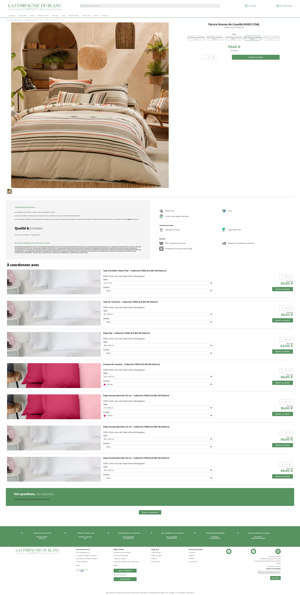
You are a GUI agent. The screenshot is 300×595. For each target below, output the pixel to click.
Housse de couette (196, 549)
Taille (234, 34)
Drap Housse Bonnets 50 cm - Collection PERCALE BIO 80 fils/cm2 (136, 458)
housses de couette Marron (88, 251)
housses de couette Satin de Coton (96, 248)
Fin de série (155, 561)
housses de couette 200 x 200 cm (74, 246)
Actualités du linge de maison (87, 558)
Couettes (192, 552)
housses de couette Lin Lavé (118, 248)
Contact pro (125, 579)
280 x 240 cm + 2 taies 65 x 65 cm (271, 38)
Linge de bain (156, 552)
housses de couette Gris (51, 251)
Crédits (278, 563)
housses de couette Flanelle (36, 249)
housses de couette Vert (60, 252)
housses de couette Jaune (69, 251)
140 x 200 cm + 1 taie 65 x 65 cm (196, 38)
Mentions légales (275, 556)
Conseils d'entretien (121, 555)
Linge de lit (155, 549)
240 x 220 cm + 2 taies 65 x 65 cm (234, 38)
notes (190, 593)
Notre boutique (81, 561)
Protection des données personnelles (268, 561)
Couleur (106, 287)
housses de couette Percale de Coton (70, 248)
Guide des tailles (120, 558)
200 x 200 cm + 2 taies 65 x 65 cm (215, 38)
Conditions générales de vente (270, 558)
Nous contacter (125, 571)
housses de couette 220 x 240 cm (99, 246)
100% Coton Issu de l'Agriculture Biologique (124, 276)
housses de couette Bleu (33, 251)
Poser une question (150, 512)
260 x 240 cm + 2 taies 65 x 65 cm (252, 38)
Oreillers (192, 558)
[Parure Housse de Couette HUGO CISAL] (9, 191)
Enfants (154, 558)
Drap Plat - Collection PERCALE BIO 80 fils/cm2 (126, 333)
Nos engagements (83, 552)
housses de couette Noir (107, 251)
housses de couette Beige (123, 249)
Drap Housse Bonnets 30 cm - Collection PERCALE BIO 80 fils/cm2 (136, 395)
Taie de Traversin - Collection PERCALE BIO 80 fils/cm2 (130, 302)
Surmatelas (193, 561)
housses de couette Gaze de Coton (79, 249)
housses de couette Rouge (42, 252)
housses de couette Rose (23, 252)
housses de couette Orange (126, 251)
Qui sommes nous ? (83, 549)
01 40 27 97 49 (120, 575)
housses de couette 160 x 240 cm (50, 246)
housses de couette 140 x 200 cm (26, 246)
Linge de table (156, 555)
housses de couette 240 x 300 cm (44, 248)
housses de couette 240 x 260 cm (123, 246)
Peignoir (192, 555)
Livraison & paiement (82, 570)
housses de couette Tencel (56, 249)
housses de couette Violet (79, 252)
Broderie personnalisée (122, 552)
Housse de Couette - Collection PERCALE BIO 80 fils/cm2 (131, 364)
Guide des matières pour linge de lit (126, 561)
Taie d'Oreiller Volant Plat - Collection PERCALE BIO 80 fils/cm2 (134, 271)
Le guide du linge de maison (86, 555)
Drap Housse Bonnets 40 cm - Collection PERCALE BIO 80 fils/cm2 (136, 427)
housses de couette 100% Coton (102, 249)
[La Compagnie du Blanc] (34, 7)
